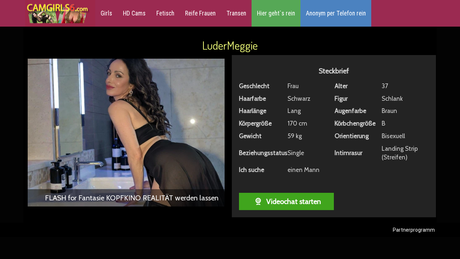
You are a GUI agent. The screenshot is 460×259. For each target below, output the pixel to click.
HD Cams (134, 13)
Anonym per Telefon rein (336, 13)
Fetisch (165, 13)
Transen (236, 13)
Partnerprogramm (414, 230)
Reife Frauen (200, 13)
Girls (106, 13)
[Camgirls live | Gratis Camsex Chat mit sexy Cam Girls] (57, 13)
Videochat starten (292, 201)
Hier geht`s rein (276, 13)
